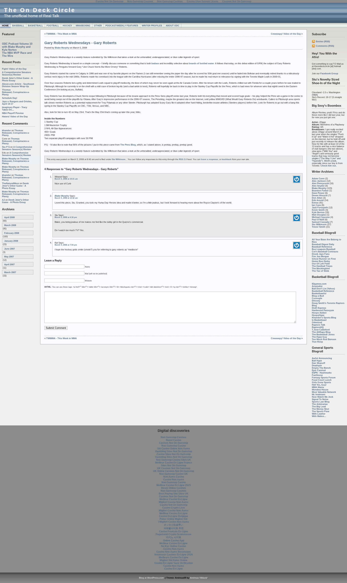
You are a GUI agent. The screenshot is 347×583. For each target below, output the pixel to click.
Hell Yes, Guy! (319, 385)
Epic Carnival (319, 370)
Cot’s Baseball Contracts (325, 251)
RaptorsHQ (318, 327)
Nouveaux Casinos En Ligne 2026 (173, 554)
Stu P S (6, 147)
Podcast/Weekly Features (121, 25)
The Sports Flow (320, 411)
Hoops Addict (319, 313)
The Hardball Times (322, 266)
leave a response (209, 159)
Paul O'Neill (318, 219)
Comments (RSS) (325, 46)
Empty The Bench (321, 368)
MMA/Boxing (83, 25)
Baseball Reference (322, 247)
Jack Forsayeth (320, 207)
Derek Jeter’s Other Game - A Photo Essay (15, 185)
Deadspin (317, 365)
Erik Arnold (318, 200)
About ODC (172, 25)
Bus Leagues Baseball (323, 249)
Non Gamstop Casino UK (173, 474)
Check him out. (328, 165)
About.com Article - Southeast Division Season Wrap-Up (18, 85)
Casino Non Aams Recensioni (173, 551)
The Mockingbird (321, 268)
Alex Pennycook (320, 183)
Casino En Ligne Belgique (173, 516)
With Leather (318, 414)
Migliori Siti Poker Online (173, 560)
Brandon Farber (320, 190)
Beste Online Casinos (173, 488)
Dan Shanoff (318, 363)
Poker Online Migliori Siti (173, 519)
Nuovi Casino (173, 440)
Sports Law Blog (321, 401)
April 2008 (9, 217)
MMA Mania (318, 387)
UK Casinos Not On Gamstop (173, 468)
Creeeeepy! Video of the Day (286, 34)
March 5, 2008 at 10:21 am (66, 179)
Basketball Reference (323, 291)
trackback (227, 159)
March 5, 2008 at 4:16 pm (66, 217)
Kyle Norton (318, 212)
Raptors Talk (318, 325)
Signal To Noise (320, 399)
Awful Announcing (322, 358)
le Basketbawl (319, 320)
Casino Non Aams (173, 479)
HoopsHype (318, 315)
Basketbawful (319, 293)
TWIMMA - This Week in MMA (61, 34)
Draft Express (319, 308)
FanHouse (317, 375)
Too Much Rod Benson (324, 339)
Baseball (18, 25)
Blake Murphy (9, 158)
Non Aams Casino (173, 476)
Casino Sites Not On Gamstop (174, 454)
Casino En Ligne (173, 568)
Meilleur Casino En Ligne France (173, 462)
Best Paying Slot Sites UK (173, 493)
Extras (315, 202)
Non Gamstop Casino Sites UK (173, 459)
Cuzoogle (317, 298)
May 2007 (9, 256)
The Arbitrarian (320, 404)
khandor (6, 130)
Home (5, 25)
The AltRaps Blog (321, 332)
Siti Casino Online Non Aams (173, 448)
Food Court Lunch (322, 380)
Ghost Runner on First (324, 259)
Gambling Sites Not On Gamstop (173, 451)
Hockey (67, 25)
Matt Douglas (319, 215)
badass (155, 63)
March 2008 (10, 225)
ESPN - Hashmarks (322, 372)
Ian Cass (316, 205)
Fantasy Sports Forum (324, 377)
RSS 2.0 (183, 159)
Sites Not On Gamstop (173, 465)
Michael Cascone (321, 217)
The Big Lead (319, 406)
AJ (3, 200)
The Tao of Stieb (320, 271)
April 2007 (9, 264)
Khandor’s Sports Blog (324, 317)
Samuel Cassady (320, 222)
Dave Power (318, 193)
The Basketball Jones (323, 334)
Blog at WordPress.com (151, 578)
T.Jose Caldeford (321, 329)
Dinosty (316, 300)
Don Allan (317, 198)
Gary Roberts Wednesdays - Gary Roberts (80, 43)
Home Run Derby (321, 261)
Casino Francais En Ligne (173, 531)
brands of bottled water (201, 63)
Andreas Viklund (198, 578)
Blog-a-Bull (318, 296)
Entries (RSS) (323, 41)
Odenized (317, 322)
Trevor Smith (318, 227)
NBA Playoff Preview (13, 113)
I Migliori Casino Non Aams (173, 521)
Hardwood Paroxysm (323, 310)
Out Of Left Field (321, 263)
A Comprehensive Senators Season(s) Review (16, 73)
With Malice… (319, 416)
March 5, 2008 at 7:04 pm (66, 245)
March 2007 (10, 272)
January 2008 (11, 241)
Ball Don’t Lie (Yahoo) (323, 288)
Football (53, 25)
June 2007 (9, 249)
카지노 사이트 (173, 537)
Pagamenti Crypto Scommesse (173, 534)
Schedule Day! (9, 98)
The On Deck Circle (40, 10)
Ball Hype (317, 360)
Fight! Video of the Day (14, 69)
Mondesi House (320, 389)
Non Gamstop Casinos (173, 437)
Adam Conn (318, 178)
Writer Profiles (152, 25)
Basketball (35, 25)
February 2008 (11, 233)
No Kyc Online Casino (173, 546)
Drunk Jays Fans (321, 254)
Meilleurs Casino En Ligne (173, 557)
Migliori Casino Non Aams (173, 502)
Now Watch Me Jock (322, 397)
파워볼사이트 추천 (174, 528)
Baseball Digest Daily (323, 244)
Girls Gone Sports (321, 382)
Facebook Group (329, 73)
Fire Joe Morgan (320, 256)
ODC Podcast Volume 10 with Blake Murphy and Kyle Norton (17, 46)
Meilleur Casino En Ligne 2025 (173, 485)
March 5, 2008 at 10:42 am (66, 198)
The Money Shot (320, 409)
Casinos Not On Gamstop (173, 443)
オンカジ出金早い (173, 524)
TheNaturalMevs (10, 183)
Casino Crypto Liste (173, 507)
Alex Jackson (319, 181)
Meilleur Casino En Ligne (173, 499)
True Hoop (317, 342)
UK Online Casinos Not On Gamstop (173, 471)
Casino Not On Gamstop (173, 505)
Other (98, 25)
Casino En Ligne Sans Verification (173, 563)
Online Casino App (173, 540)
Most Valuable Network (324, 392)
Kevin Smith (318, 210)
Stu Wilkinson (319, 224)
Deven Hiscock (320, 195)
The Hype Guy (319, 337)
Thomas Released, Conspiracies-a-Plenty (16, 92)
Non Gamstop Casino (173, 445)
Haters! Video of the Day (15, 116)
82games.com (319, 284)
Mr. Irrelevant (318, 394)
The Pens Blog (128, 144)
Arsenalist (317, 286)
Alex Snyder (318, 186)
